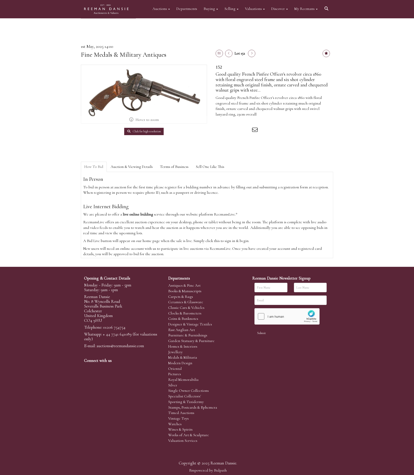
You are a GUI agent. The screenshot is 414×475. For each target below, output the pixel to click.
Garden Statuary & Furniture (191, 340)
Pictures (174, 374)
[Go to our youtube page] (115, 368)
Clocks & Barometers (184, 313)
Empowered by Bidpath (208, 470)
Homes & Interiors (182, 346)
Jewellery (175, 352)
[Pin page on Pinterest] (238, 130)
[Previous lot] (228, 53)
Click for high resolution (146, 131)
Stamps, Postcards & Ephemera (192, 407)
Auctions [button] (160, 8)
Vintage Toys (178, 418)
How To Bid (93, 166)
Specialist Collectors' (184, 396)
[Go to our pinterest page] (106, 368)
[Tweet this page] (229, 130)
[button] (327, 7)
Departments (186, 8)
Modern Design (180, 363)
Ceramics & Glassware (185, 302)
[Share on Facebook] (220, 130)
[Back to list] (219, 53)
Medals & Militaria (182, 357)
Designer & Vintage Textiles (190, 324)
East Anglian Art (181, 329)
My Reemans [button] (304, 8)
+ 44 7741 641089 (117, 334)
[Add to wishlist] (326, 53)
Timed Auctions (181, 412)
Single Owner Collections (188, 390)
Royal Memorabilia (183, 379)
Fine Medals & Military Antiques (123, 55)
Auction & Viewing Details (132, 166)
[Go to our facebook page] (88, 368)
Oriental (175, 368)
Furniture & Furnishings (187, 335)
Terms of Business (174, 166)
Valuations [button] (254, 8)
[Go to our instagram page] (247, 130)
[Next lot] (251, 53)
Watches (175, 424)
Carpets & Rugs (180, 296)
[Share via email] (255, 130)
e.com (120, 345)
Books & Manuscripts (184, 291)
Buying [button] (210, 8)
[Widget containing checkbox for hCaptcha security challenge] (287, 316)
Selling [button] (230, 8)
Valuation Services (182, 440)
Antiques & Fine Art (184, 285)
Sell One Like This (210, 166)
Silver (172, 385)
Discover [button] (278, 8)
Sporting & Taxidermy (186, 401)
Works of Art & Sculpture (188, 435)
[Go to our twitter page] (97, 368)
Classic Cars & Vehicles (186, 307)
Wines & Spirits (180, 429)
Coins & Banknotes (183, 318)
